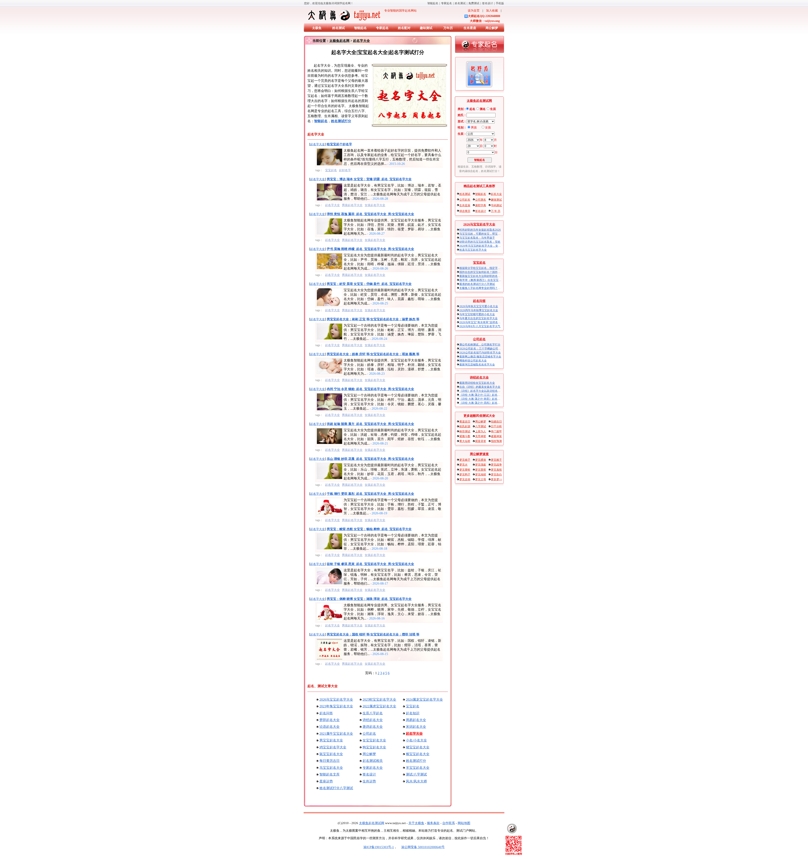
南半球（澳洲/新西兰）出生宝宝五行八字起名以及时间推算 (495, 280)
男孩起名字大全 (352, 205)
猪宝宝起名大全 (417, 747)
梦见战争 (496, 464)
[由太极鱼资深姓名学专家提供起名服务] (479, 45)
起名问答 (326, 713)
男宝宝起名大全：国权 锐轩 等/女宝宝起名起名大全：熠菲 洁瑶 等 (373, 634)
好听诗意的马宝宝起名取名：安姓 (479, 241)
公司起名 (369, 733)
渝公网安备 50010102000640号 (423, 847)
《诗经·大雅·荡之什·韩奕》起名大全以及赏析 (486, 398)
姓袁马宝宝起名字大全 (473, 249)
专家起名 (446, 3)
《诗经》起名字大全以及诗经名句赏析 (482, 390)
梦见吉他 (464, 479)
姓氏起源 (464, 426)
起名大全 (496, 194)
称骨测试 (464, 431)
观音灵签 (480, 441)
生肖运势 (369, 781)
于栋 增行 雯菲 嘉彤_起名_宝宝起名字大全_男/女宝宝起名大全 (370, 493)
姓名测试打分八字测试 (336, 788)
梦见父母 (480, 479)
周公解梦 (491, 28)
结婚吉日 (496, 421)
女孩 (488, 127)
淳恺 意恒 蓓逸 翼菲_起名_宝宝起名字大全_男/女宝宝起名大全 (370, 214)
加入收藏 (492, 10)
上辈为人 (480, 431)
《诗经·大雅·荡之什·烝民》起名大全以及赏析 (486, 402)
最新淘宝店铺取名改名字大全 (477, 364)
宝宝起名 (331, 170)
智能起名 (432, 3)
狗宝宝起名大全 (374, 747)
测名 (483, 109)
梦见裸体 (480, 459)
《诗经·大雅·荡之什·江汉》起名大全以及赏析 (486, 394)
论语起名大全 (329, 726)
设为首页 (474, 10)
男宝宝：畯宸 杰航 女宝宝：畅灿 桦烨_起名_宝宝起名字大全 (369, 529)
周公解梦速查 (479, 454)
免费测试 (473, 3)
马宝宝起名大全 (331, 767)
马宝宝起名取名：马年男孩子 (477, 237)
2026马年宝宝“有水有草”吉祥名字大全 (482, 322)
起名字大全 (361, 40)
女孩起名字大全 (375, 205)
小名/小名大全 (416, 740)
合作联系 (448, 823)
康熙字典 (480, 205)
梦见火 (463, 464)
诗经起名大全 (373, 720)
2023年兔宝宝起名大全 (336, 706)
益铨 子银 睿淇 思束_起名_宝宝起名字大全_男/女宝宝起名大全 (370, 564)
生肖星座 (470, 28)
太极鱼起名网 (339, 40)
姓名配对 (404, 28)
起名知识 (412, 713)
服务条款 (433, 823)
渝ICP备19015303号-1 (378, 847)
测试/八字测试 (416, 774)
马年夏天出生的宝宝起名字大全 (478, 318)
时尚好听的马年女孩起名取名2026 (480, 229)
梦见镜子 (464, 459)
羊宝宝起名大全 (417, 767)
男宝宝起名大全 (331, 740)
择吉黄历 (464, 211)
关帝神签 (480, 436)
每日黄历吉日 (329, 760)
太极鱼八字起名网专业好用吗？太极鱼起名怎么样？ (490, 288)
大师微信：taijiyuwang (485, 21)
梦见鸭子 (464, 474)
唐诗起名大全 (373, 726)
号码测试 (496, 205)
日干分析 (496, 426)
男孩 (474, 127)
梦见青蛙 (464, 469)
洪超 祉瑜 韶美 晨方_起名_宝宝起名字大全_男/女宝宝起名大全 (370, 424)
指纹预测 (496, 441)
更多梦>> (496, 479)
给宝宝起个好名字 (339, 144)
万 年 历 (495, 211)
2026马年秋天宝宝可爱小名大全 (478, 306)
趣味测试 (426, 28)
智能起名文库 (329, 774)
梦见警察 (480, 469)
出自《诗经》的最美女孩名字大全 (479, 386)
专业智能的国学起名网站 (399, 10)
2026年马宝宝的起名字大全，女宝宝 (481, 245)
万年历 (448, 28)
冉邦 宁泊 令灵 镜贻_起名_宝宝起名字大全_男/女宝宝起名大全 (370, 389)
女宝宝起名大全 (374, 740)
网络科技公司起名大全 (473, 360)
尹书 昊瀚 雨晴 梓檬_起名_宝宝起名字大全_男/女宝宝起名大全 (370, 249)
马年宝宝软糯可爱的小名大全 (477, 314)
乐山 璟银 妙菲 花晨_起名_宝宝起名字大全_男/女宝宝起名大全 (370, 459)
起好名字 (345, 170)
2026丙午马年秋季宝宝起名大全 (478, 310)
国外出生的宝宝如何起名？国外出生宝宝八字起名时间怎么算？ (497, 272)
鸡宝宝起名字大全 (332, 747)
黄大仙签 (464, 441)
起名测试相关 (373, 760)
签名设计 (487, 3)
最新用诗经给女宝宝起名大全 (477, 382)
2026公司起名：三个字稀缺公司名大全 (482, 348)
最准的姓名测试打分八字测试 (477, 284)
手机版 (500, 3)
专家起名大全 (373, 767)
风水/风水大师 (416, 781)
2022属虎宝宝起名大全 (379, 706)
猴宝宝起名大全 (417, 754)
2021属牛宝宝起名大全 (336, 733)
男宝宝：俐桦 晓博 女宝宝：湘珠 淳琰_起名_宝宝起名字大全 (369, 599)
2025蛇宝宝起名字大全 (379, 699)
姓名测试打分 (416, 760)
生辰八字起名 (373, 713)
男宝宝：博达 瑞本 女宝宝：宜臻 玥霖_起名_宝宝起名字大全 (369, 179)
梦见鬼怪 (496, 469)
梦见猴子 (496, 459)
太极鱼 (317, 28)
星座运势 (326, 781)
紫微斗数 (464, 436)
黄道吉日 (464, 421)
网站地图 (464, 823)
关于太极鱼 (416, 823)
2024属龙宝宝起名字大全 (424, 699)
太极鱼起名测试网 (479, 100)
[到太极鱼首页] (512, 828)
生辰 (493, 109)
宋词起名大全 (416, 726)
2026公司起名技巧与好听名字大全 (480, 352)
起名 (472, 109)
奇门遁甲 (496, 431)
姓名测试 (460, 3)
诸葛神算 (496, 436)
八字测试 (480, 426)
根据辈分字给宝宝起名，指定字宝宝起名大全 (486, 268)
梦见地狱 (480, 474)
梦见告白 (496, 474)
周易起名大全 (416, 720)
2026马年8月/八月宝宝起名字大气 (479, 326)
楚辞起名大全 (329, 720)
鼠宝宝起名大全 (331, 754)
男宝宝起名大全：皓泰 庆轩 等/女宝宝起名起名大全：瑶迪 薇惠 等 (373, 354)
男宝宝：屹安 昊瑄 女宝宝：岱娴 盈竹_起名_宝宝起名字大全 (369, 284)
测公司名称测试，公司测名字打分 (479, 344)
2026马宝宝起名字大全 (336, 699)
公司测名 (480, 199)
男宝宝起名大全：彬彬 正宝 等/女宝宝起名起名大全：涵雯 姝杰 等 (373, 319)
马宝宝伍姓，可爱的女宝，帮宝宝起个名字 (485, 233)
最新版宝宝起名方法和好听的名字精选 (482, 276)
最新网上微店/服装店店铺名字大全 (480, 356)
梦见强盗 (480, 464)
